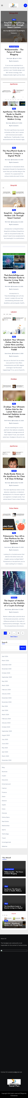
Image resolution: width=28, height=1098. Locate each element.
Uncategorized (14, 46)
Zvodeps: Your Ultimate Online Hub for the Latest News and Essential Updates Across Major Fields (14, 412)
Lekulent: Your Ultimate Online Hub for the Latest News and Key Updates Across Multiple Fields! (14, 345)
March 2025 (5, 685)
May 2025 (5, 681)
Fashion (4, 788)
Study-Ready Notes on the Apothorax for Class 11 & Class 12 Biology (14, 476)
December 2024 (7, 698)
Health (14, 470)
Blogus (23, 1093)
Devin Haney (8, 353)
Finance (4, 792)
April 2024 (5, 710)
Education (5, 780)
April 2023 (5, 752)
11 (18, 633)
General (4, 800)
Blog (14, 19)
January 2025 (6, 694)
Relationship (5, 825)
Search (4, 642)
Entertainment (6, 784)
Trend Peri (14, 1086)
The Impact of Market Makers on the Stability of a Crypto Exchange (14, 603)
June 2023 (5, 743)
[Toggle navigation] (2, 5)
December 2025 (6, 664)
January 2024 (6, 723)
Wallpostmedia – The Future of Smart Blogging (14, 52)
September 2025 (7, 677)
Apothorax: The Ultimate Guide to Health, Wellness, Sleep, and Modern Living (13, 891)
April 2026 (5, 656)
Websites (4, 846)
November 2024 (7, 702)
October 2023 (6, 727)
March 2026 (5, 660)
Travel (4, 838)
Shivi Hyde (6, 31)
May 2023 (5, 748)
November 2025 (6, 669)
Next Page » (14, 636)
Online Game (5, 817)
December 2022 (7, 760)
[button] (25, 26)
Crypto (4, 776)
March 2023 (5, 756)
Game (3, 796)
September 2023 (7, 731)
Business (14, 597)
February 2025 (6, 689)
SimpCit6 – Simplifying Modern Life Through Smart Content (14, 25)
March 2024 (5, 714)
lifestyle (4, 813)
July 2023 (5, 739)
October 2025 (6, 673)
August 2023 (6, 735)
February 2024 (6, 718)
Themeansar (14, 1095)
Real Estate (5, 821)
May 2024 (5, 706)
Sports (4, 830)
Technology (5, 834)
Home (3, 809)
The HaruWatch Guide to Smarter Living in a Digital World (14, 153)
